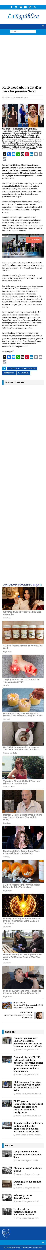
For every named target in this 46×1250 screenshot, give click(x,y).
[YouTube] (25, 7)
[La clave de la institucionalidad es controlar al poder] (7, 1211)
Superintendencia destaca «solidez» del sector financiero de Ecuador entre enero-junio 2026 (28, 1127)
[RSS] (34, 7)
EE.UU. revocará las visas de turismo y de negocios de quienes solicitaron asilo (28, 1086)
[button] (42, 26)
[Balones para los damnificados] (7, 1197)
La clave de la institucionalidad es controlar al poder (25, 1212)
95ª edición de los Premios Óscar (22, 368)
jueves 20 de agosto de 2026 (27, 1201)
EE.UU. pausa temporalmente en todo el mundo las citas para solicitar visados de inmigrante (28, 1107)
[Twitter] (16, 7)
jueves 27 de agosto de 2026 (27, 1050)
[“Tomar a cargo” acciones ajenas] (7, 1170)
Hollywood (9, 373)
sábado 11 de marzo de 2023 (16, 97)
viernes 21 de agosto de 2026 (27, 1174)
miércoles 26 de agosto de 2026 (28, 1094)
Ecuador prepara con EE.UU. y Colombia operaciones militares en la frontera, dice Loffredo (28, 1042)
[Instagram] (30, 7)
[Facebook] (11, 7)
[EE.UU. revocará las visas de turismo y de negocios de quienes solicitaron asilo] (7, 1084)
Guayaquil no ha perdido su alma (27, 1183)
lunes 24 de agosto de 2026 (27, 1161)
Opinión (9, 1145)
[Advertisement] (23, 59)
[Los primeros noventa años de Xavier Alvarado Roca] (7, 1153)
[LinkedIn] (21, 7)
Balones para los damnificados (23, 1196)
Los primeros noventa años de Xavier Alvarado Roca (27, 1154)
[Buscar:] (23, 31)
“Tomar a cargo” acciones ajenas (28, 1169)
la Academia (23, 373)
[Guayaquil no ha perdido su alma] (7, 1184)
